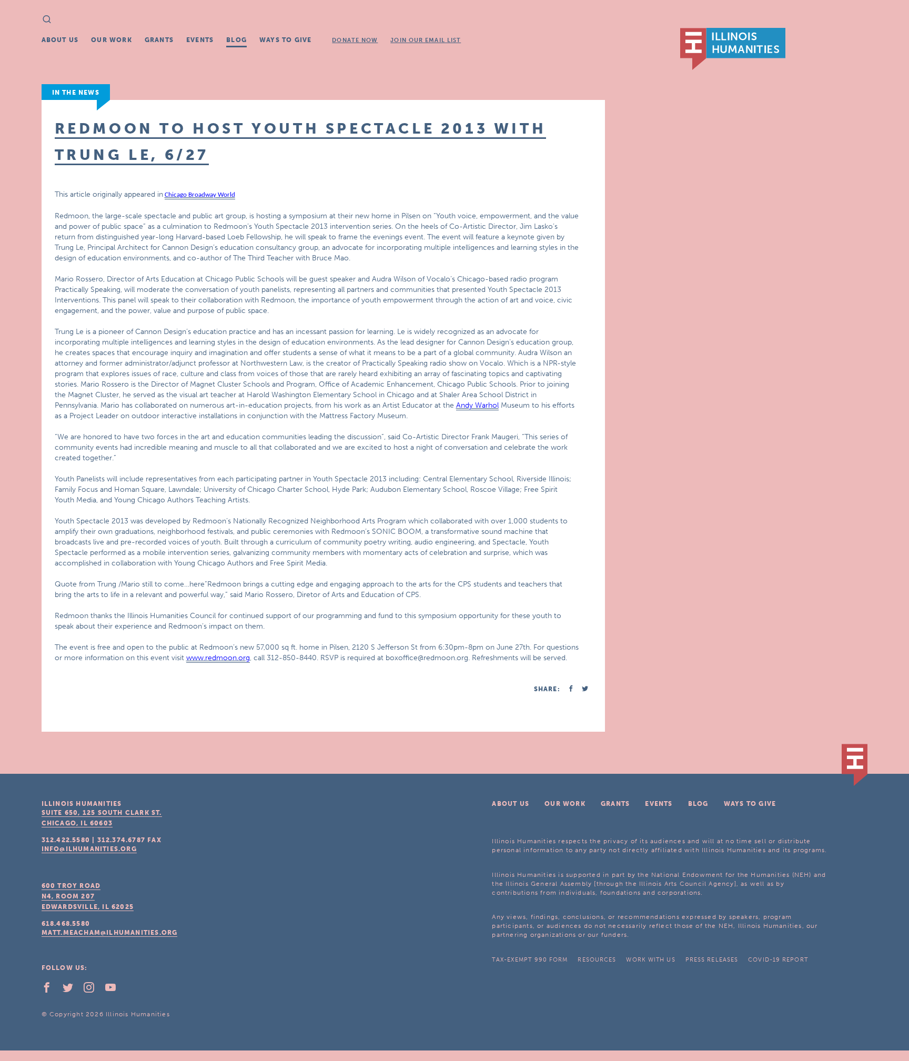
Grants (159, 40)
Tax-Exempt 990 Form (530, 959)
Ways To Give (285, 40)
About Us (60, 40)
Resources (597, 959)
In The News (75, 92)
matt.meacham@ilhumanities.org (110, 932)
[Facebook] (51, 990)
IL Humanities (732, 49)
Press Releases (711, 959)
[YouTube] (114, 990)
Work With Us (650, 959)
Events (200, 40)
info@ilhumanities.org (89, 849)
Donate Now (355, 40)
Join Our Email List (425, 40)
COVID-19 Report (778, 959)
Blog (236, 40)
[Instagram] (93, 990)
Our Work (111, 40)
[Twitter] (72, 990)
